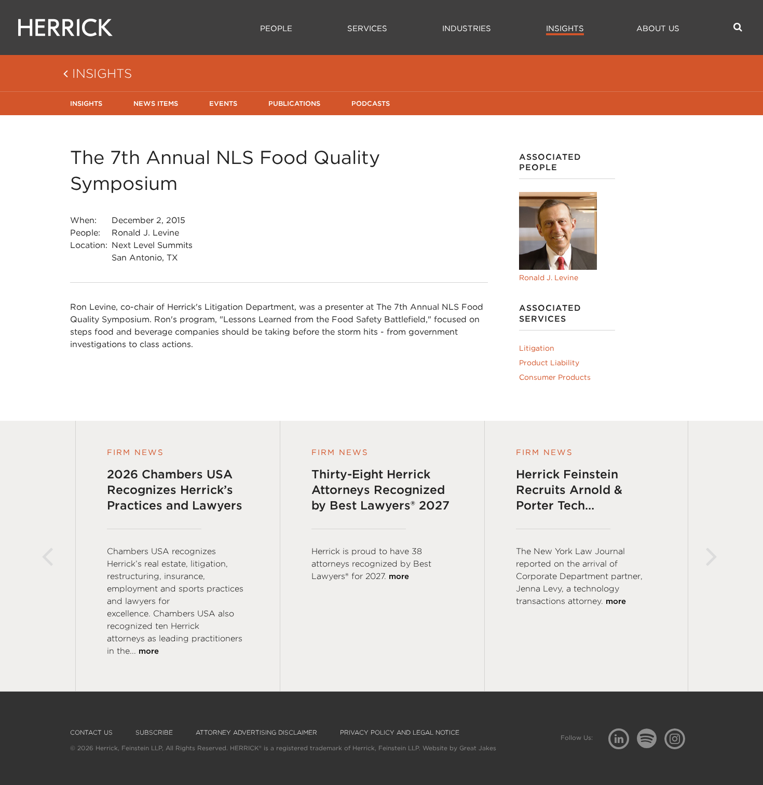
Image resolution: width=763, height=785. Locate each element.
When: (83, 220)
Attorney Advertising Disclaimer (256, 732)
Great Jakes (477, 748)
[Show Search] (737, 27)
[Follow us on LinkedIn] (622, 740)
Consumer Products (555, 377)
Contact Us (91, 732)
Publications (294, 103)
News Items (155, 103)
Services (367, 28)
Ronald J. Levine (145, 233)
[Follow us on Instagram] (678, 738)
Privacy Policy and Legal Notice (399, 732)
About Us (657, 28)
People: (85, 233)
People (276, 28)
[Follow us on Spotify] (650, 744)
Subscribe (154, 732)
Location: (88, 245)
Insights (565, 28)
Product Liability (549, 363)
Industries (466, 28)
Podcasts (370, 103)
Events (223, 103)
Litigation (536, 348)
